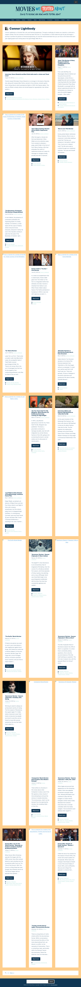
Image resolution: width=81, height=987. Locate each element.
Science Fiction (41, 99)
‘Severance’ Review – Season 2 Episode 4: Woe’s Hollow (40, 555)
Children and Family (64, 102)
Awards (8, 382)
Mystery (39, 165)
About (68, 19)
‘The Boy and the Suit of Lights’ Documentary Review (40, 926)
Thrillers (47, 99)
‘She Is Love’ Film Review (65, 128)
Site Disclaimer (54, 984)
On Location (50, 19)
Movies (23, 19)
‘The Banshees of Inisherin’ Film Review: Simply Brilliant (14, 211)
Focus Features (14, 384)
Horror (30, 99)
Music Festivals (42, 19)
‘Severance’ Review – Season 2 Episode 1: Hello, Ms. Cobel (67, 778)
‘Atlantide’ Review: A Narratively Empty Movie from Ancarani (65, 352)
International (44, 962)
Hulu (16, 245)
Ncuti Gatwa (19, 883)
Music (19, 384)
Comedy (9, 99)
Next (12, 973)
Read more (9, 93)
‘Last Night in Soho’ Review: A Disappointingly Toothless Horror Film (14, 494)
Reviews (18, 19)
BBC (8, 883)
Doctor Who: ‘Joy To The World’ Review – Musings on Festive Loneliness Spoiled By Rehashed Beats (13, 846)
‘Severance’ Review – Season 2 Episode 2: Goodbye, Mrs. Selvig (14, 697)
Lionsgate (33, 452)
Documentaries (36, 962)
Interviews (57, 19)
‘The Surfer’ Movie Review (13, 636)
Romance (35, 99)
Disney (63, 879)
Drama (12, 245)
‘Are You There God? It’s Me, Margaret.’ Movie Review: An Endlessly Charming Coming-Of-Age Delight (40, 413)
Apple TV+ (35, 595)
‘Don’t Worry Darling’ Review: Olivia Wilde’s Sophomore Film (40, 130)
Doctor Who (12, 883)
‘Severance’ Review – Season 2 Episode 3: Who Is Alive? (67, 637)
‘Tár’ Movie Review (11, 351)
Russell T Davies (9, 884)
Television (30, 19)
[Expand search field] (76, 2)
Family (42, 451)
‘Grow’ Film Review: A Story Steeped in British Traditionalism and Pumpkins (66, 63)
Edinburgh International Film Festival (20, 99)
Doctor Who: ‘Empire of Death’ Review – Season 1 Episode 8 (65, 845)
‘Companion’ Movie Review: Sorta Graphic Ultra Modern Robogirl (40, 779)
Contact (63, 19)
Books (35, 19)
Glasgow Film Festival (12, 671)
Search (51, 981)
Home (13, 19)
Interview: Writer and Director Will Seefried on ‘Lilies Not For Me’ (65, 412)
